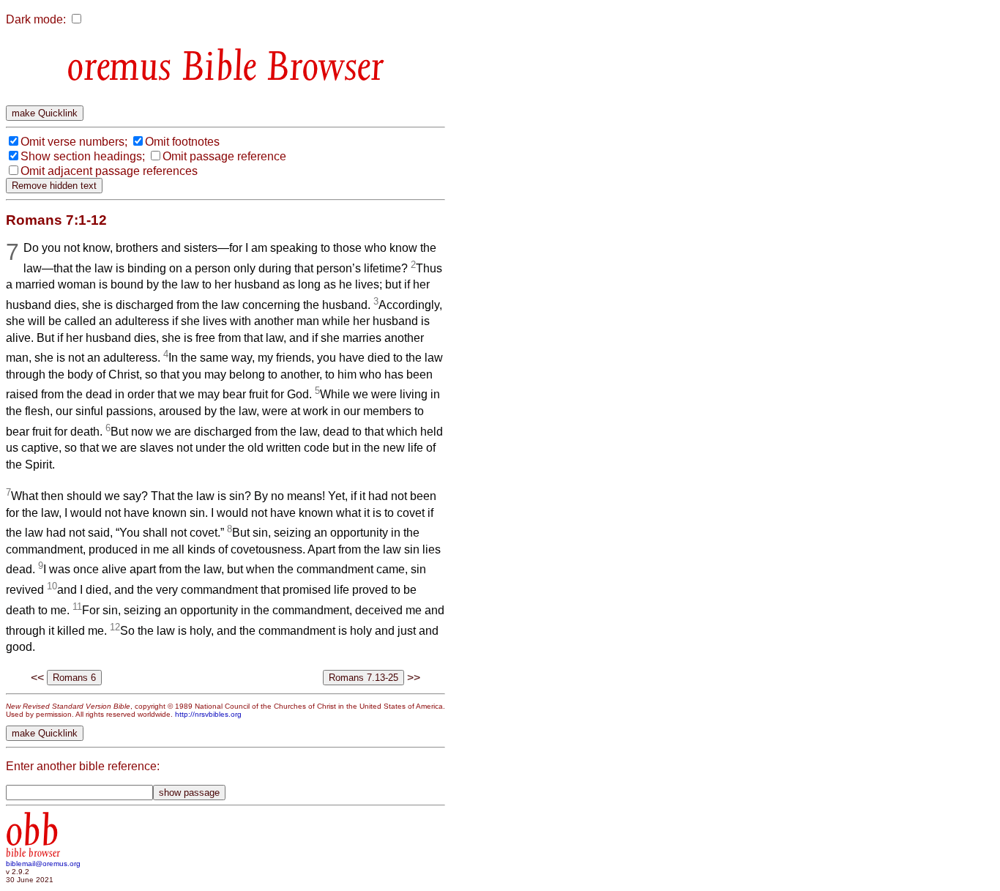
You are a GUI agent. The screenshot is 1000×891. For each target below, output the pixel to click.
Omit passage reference (224, 156)
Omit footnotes (182, 141)
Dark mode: (36, 19)
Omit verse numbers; (73, 141)
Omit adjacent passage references (109, 171)
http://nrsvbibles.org (208, 714)
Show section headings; (82, 156)
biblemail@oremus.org (43, 864)
